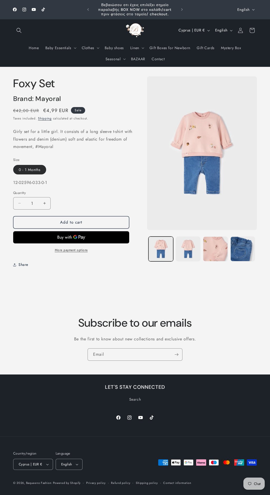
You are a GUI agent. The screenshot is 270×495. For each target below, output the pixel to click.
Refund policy (120, 483)
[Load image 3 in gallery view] (215, 249)
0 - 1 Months (30, 169)
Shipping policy (147, 483)
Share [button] (23, 264)
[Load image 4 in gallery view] (242, 249)
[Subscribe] (176, 354)
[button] (19, 30)
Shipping (45, 118)
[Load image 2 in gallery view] (188, 249)
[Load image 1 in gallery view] (160, 249)
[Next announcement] (182, 9)
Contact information (177, 483)
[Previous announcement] (88, 9)
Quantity (19, 192)
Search (135, 399)
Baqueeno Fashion (39, 483)
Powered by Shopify (67, 483)
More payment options (71, 250)
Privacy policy (96, 483)
